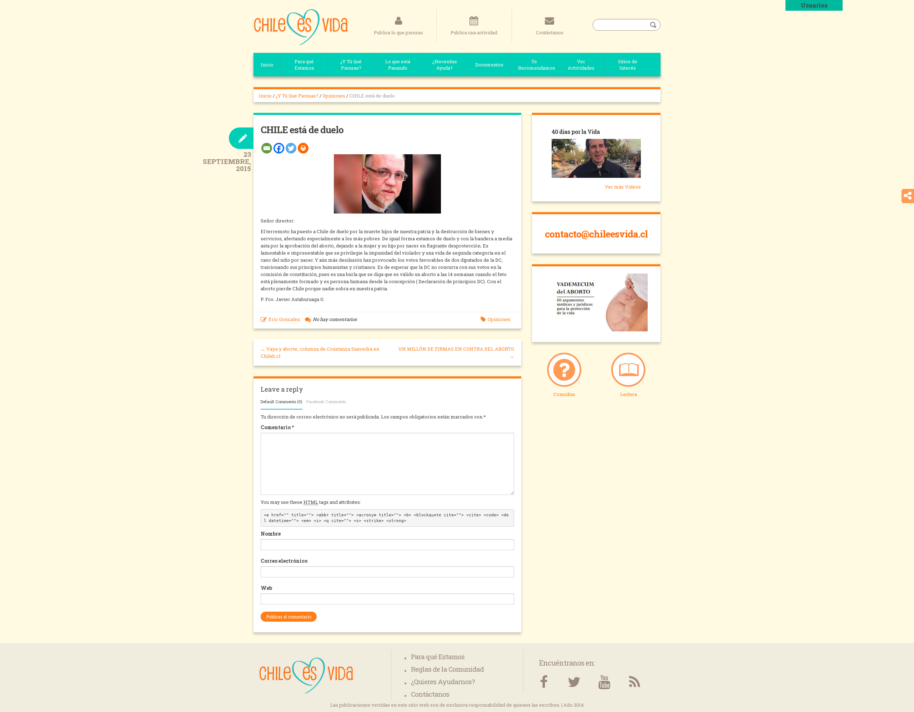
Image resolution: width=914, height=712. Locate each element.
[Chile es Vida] (300, 27)
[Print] (303, 148)
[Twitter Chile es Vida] (574, 682)
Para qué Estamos (304, 64)
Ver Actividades (581, 64)
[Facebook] (278, 148)
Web (266, 588)
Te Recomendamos (536, 64)
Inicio (267, 64)
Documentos (489, 64)
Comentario (277, 427)
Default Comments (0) (281, 401)
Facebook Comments (326, 401)
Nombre (271, 533)
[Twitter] (291, 148)
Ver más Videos (623, 187)
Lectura (628, 394)
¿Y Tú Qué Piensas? (351, 64)
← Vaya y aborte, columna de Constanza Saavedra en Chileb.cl (320, 352)
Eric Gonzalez (284, 319)
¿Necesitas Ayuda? (444, 64)
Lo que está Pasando (397, 64)
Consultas (564, 394)
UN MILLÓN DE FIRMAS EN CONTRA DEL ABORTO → (456, 352)
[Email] (266, 148)
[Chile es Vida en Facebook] (543, 682)
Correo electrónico (284, 560)
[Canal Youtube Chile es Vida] (604, 682)
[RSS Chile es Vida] (634, 682)
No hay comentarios (335, 319)
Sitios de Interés (627, 64)
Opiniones (333, 95)
